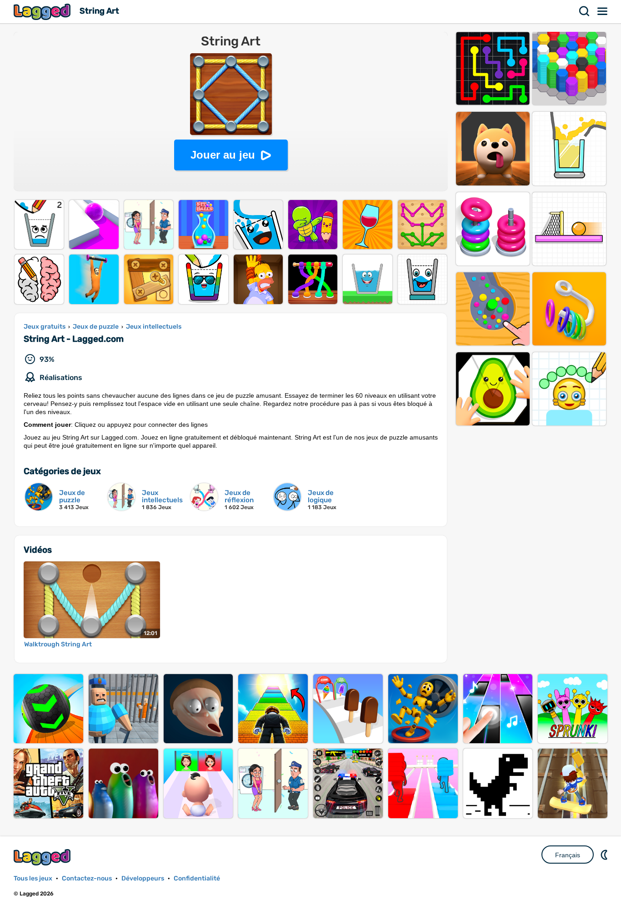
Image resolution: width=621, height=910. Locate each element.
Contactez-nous (87, 878)
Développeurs (142, 878)
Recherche (585, 11)
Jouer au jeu (222, 155)
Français (567, 855)
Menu (603, 11)
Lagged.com (43, 857)
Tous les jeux (33, 878)
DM (605, 854)
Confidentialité (197, 878)
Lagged (43, 11)
